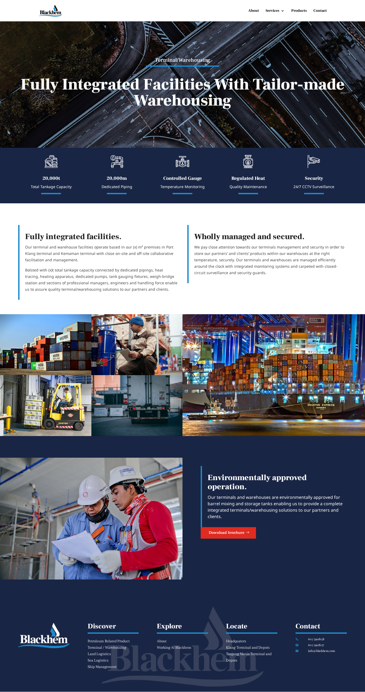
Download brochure (226, 532)
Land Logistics (99, 654)
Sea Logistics (98, 660)
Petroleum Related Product (109, 641)
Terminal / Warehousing (107, 647)
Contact (320, 11)
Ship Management (102, 666)
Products (299, 11)
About (253, 11)
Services (272, 11)
